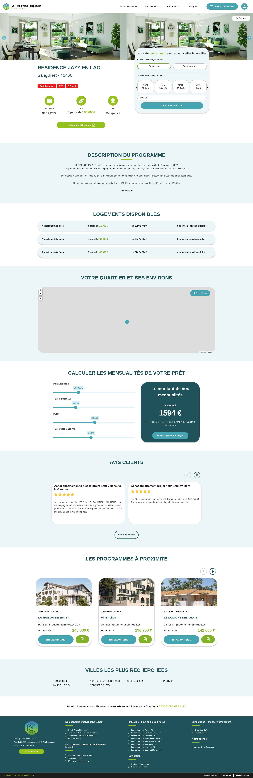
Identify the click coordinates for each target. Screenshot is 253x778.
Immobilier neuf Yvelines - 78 (143, 747)
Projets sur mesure (139, 767)
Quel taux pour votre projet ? (170, 435)
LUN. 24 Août (163, 86)
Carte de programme (140, 764)
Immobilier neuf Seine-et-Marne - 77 (146, 750)
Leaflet (202, 352)
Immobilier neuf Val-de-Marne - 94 (145, 741)
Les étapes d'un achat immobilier (81, 736)
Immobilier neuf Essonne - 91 (143, 736)
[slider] (78, 392)
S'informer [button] (172, 7)
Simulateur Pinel (201, 733)
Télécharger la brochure (79, 125)
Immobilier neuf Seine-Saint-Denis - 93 (147, 739)
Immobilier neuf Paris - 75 (142, 730)
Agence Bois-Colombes (204, 747)
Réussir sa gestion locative (79, 761)
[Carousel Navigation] (126, 37)
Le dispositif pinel (75, 758)
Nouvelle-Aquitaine (119, 706)
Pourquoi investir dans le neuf (80, 755)
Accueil (70, 706)
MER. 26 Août (198, 86)
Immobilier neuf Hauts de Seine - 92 (146, 733)
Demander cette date (172, 105)
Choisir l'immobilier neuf (77, 730)
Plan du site (226, 775)
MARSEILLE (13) (61, 685)
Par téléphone (190, 66)
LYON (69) (168, 681)
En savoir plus (55, 639)
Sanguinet (150, 706)
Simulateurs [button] (151, 7)
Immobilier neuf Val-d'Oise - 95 (144, 744)
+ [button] (40, 290)
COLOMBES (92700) (100, 685)
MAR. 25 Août (181, 86)
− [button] (40, 293)
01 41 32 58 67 (31, 751)
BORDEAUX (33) (134, 681)
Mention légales (242, 775)
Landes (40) (136, 706)
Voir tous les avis (126, 535)
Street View (201, 293)
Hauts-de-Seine (74, 739)
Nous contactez (210, 775)
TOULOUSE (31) (61, 681)
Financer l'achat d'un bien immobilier (83, 733)
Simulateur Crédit (201, 730)
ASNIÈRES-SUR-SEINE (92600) (105, 681)
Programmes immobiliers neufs (91, 706)
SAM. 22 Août (145, 86)
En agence (154, 66)
